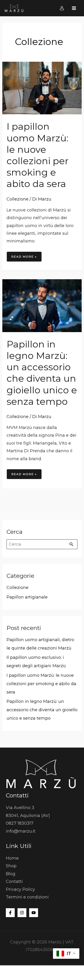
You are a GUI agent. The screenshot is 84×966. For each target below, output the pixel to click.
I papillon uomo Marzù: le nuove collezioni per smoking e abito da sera (38, 155)
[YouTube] (33, 912)
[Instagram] (22, 912)
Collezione (17, 199)
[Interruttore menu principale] (74, 8)
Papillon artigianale (27, 597)
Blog (10, 873)
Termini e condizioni (27, 897)
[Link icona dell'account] (62, 8)
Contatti (14, 881)
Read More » (24, 255)
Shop (11, 865)
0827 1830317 (19, 823)
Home (12, 858)
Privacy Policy (20, 889)
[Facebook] (10, 912)
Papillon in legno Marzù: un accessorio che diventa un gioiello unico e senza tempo (42, 372)
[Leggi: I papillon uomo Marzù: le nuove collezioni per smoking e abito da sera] (42, 87)
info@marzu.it (20, 831)
